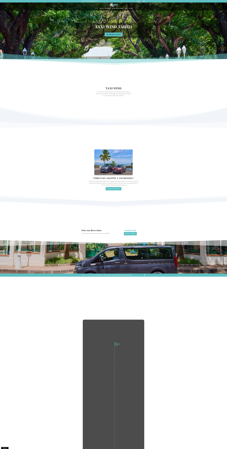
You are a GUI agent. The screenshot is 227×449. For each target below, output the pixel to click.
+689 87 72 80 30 (86, 1)
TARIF (126, 8)
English (144, 1)
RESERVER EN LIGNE (113, 34)
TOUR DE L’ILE (108, 8)
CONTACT (130, 8)
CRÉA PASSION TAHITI (98, 275)
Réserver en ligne (130, 233)
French (138, 1)
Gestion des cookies (128, 275)
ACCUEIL (96, 8)
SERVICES (101, 8)
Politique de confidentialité (117, 275)
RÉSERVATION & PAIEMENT (117, 8)
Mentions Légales (107, 275)
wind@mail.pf (130, 230)
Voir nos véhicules (113, 188)
